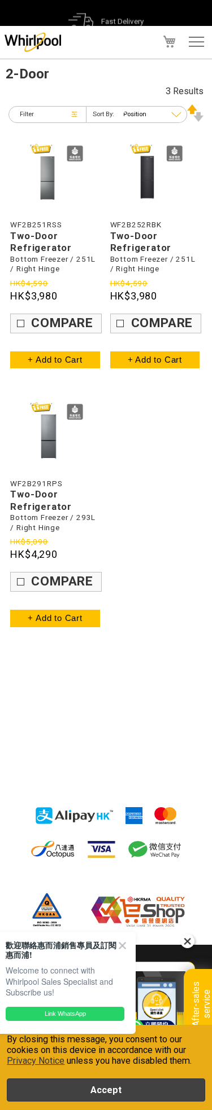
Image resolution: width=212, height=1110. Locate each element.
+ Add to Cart (55, 359)
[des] (195, 118)
